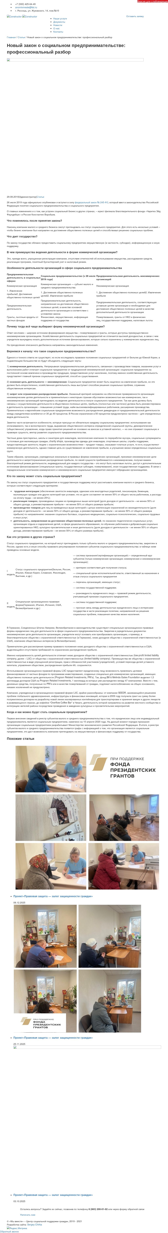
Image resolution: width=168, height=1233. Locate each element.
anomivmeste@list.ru (26, 7)
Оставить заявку (135, 16)
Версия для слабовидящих (152, 1)
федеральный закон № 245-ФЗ (91, 202)
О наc (56, 28)
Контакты (58, 31)
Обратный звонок (9, 1231)
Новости (57, 25)
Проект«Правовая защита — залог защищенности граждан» (53, 896)
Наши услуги (60, 18)
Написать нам (27, 1214)
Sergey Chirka (34, 1224)
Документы (59, 21)
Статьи (40, 196)
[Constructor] (22, 16)
